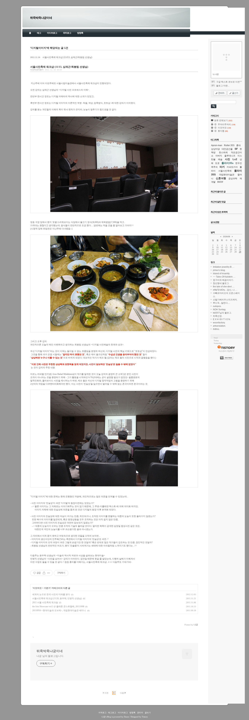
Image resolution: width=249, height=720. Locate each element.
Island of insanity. (221, 273)
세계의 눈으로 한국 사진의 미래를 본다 (51, 594)
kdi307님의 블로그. (222, 313)
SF (236, 148)
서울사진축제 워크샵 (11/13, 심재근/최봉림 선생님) (67, 57)
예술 (220, 159)
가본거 (47, 588)
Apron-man (216, 145)
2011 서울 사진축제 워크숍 (45, 602)
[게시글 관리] (48, 573)
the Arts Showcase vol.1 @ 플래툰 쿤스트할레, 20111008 (58, 606)
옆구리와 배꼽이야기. (223, 280)
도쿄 (217, 163)
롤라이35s (227, 163)
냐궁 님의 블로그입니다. (50, 655)
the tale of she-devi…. (223, 286)
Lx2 (235, 159)
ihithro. (216, 329)
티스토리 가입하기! (226, 351)
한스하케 (223, 152)
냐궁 (103, 717)
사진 (227, 159)
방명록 (80, 33)
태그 (39, 33)
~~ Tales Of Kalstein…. (224, 276)
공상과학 (232, 178)
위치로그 (67, 33)
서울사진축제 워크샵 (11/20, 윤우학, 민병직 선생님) (57, 598)
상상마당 (215, 149)
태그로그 (112, 712)
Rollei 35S (229, 145)
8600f (220, 182)
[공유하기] (44, 573)
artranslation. (219, 326)
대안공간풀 (227, 149)
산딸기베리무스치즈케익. (225, 299)
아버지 (218, 155)
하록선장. (217, 316)
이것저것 (37, 588)
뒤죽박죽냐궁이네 (41, 17)
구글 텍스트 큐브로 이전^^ (229, 82)
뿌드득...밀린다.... (221, 303)
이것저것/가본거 (36, 70)
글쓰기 (148, 712)
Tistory (145, 717)
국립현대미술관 (226, 174)
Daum (126, 717)
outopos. (217, 306)
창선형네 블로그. (221, 283)
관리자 (140, 712)
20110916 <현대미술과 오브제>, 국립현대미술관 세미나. (59, 610)
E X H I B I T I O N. (222, 319)
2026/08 (226, 236)
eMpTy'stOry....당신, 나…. (225, 290)
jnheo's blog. (219, 270)
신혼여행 (221, 178)
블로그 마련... (222, 85)
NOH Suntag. (219, 309)
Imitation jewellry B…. (223, 267)
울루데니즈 (229, 155)
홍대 (238, 145)
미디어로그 (52, 33)
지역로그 (102, 712)
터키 (222, 166)
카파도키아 (232, 167)
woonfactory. (219, 322)
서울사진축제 (225, 171)
